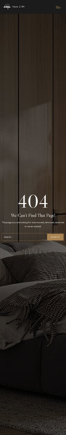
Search (55, 237)
